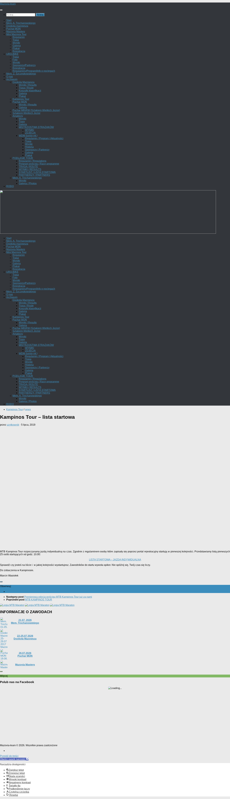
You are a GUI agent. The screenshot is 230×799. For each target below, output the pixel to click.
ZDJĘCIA (30, 132)
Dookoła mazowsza (17, 26)
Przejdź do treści (9, 756)
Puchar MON (13, 28)
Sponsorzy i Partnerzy (37, 149)
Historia (29, 147)
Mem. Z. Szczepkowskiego (21, 73)
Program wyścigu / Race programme (39, 163)
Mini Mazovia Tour (16, 34)
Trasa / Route (26, 87)
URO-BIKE (12, 54)
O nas (9, 76)
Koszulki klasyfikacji (30, 90)
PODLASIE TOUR (23, 158)
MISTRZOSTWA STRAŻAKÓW (36, 127)
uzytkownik (13, 424)
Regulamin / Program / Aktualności (44, 138)
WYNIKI (29, 130)
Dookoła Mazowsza (23, 82)
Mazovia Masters (15, 31)
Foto (15, 59)
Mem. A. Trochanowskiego (21, 23)
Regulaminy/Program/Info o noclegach (34, 71)
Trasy (22, 121)
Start (8, 20)
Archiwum (11, 79)
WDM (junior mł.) (28, 135)
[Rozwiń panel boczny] (1, 581)
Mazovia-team (8, 4)
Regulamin (19, 37)
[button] (14, 759)
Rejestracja (19, 51)
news (28, 409)
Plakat (16, 48)
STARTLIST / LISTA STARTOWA (37, 172)
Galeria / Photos (28, 183)
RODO (10, 186)
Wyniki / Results (28, 85)
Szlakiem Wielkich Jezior (26, 113)
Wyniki (16, 42)
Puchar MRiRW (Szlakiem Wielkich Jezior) (36, 110)
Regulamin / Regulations (32, 161)
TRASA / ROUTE (28, 166)
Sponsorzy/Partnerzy (24, 65)
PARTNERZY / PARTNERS (34, 175)
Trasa (16, 40)
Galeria (17, 45)
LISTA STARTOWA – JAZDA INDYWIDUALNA (115, 559)
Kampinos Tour (21, 99)
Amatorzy (18, 116)
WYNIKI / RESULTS (30, 169)
